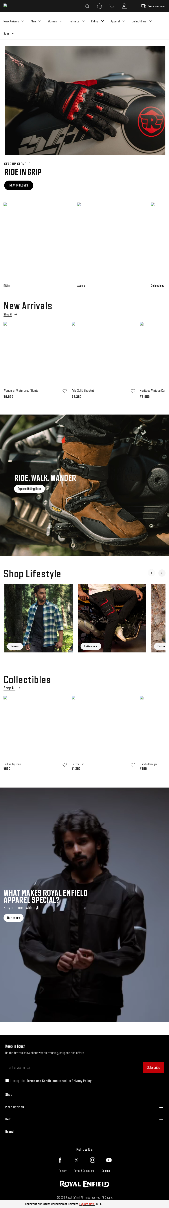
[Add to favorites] (64, 391)
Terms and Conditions (42, 1081)
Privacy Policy (82, 1081)
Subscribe (153, 1067)
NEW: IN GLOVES (18, 185)
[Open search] (87, 6)
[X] (76, 1160)
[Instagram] (92, 1160)
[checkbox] (7, 1080)
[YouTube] (109, 1160)
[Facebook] (60, 1160)
